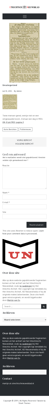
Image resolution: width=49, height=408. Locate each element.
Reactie (5, 165)
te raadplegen (26, 286)
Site (4, 212)
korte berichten (10, 129)
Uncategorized (9, 85)
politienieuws (25, 129)
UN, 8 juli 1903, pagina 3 (13, 122)
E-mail (6, 202)
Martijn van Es (13, 300)
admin (19, 91)
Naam (5, 192)
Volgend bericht (24, 144)
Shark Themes (24, 403)
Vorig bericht (24, 140)
